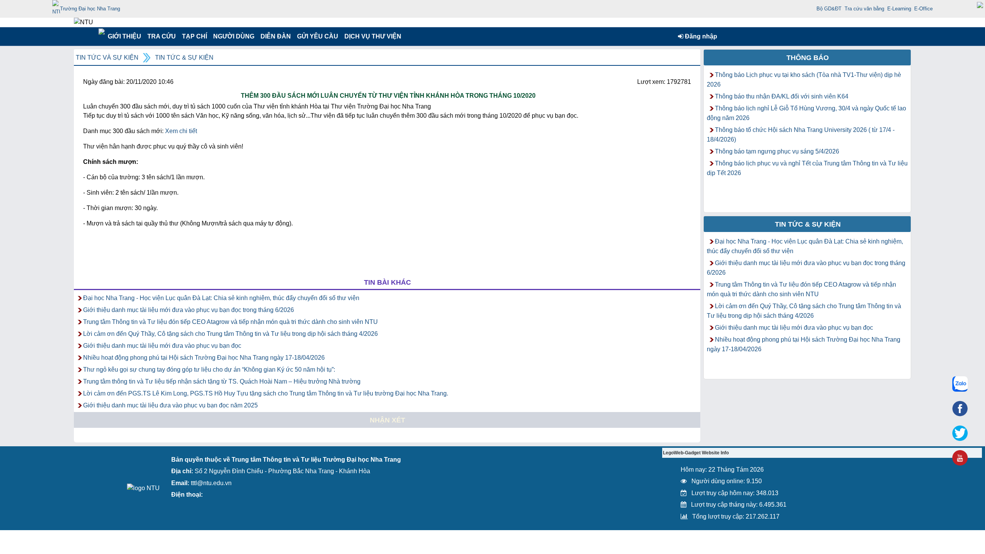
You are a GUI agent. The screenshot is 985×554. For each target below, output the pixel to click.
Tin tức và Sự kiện (107, 57)
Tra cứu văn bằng (864, 9)
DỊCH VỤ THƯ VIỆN (371, 36)
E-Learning (899, 9)
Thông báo (807, 58)
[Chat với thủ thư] (960, 384)
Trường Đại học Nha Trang (90, 9)
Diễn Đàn (275, 36)
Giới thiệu (124, 36)
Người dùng (233, 36)
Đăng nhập (700, 36)
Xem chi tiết (181, 131)
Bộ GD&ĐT (828, 9)
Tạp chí (194, 36)
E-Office (923, 9)
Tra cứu (161, 36)
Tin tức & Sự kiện (184, 57)
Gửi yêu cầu (317, 36)
